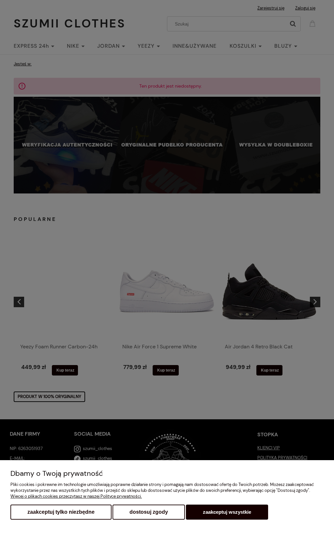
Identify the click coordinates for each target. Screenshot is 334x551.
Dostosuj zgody (148, 512)
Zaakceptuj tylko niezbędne (61, 512)
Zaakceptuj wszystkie (227, 512)
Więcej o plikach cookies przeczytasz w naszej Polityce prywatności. (76, 496)
